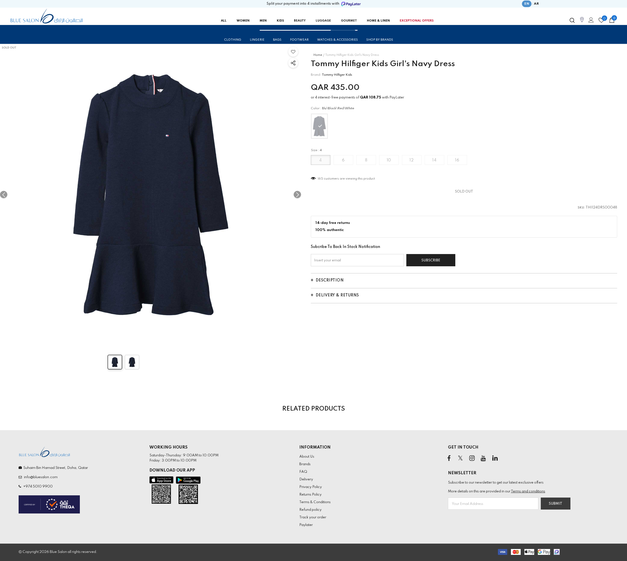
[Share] (293, 63)
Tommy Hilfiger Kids (337, 74)
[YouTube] (483, 458)
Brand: (316, 74)
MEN (263, 20)
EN (526, 3)
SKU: (581, 207)
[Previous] (3, 194)
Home (317, 55)
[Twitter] (460, 458)
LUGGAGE (323, 20)
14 (434, 160)
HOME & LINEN (378, 20)
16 (457, 160)
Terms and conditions (528, 491)
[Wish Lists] (293, 52)
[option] (150, 194)
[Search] (572, 20)
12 (412, 160)
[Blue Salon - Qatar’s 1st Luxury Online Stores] (46, 16)
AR (536, 3)
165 (320, 178)
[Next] (297, 194)
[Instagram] (472, 458)
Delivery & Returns (337, 295)
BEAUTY (300, 20)
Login (590, 21)
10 (389, 160)
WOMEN (243, 20)
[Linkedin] (495, 458)
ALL (224, 20)
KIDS (280, 20)
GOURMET (349, 20)
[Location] (582, 22)
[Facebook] (449, 458)
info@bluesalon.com (40, 477)
